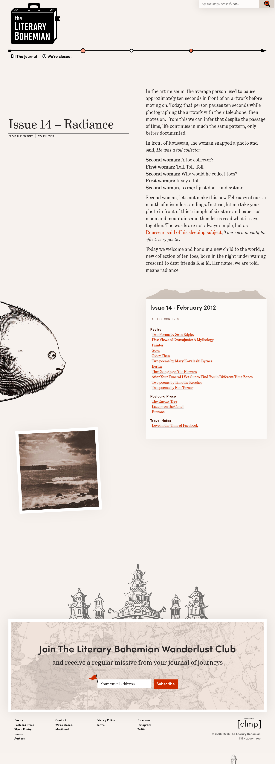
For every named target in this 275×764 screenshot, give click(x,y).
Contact (60, 720)
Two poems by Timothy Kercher (177, 382)
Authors (19, 738)
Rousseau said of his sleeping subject (184, 232)
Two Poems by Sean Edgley (173, 334)
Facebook (144, 720)
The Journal (26, 56)
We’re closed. (59, 56)
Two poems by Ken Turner (172, 387)
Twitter (142, 729)
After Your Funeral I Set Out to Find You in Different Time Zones (202, 377)
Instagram (144, 725)
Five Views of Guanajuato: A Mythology (183, 339)
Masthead (62, 729)
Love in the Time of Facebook (175, 425)
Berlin (157, 366)
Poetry (18, 720)
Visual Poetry (23, 729)
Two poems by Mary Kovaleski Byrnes (182, 361)
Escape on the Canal (168, 406)
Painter (158, 345)
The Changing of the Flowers (174, 371)
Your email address (117, 684)
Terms (101, 725)
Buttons (158, 412)
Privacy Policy (106, 720)
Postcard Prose (24, 725)
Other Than (161, 356)
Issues (18, 734)
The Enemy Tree (164, 401)
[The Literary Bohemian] (36, 43)
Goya (156, 350)
